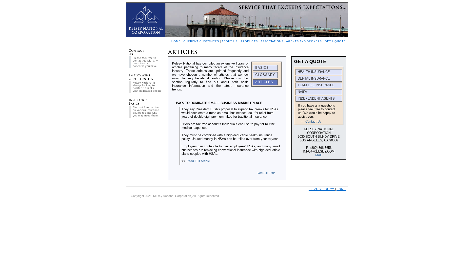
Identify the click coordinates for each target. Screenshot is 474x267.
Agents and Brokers (304, 41)
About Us (229, 41)
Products (249, 41)
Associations (271, 41)
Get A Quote (335, 41)
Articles (264, 82)
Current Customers (201, 41)
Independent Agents (316, 98)
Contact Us (313, 121)
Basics (262, 67)
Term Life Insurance (316, 85)
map (318, 155)
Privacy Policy (322, 189)
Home (175, 41)
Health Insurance (314, 72)
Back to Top (266, 173)
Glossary (265, 75)
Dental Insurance (314, 78)
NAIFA (302, 92)
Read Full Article (198, 161)
